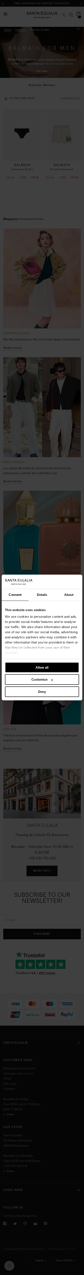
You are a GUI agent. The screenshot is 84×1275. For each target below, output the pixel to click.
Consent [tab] (15, 595)
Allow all (42, 667)
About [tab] (69, 595)
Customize (39, 679)
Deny (42, 692)
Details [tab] (42, 595)
